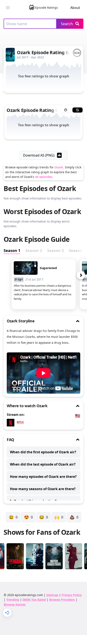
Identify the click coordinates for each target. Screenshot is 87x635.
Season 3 (55, 250)
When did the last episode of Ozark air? (43, 464)
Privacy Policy (72, 595)
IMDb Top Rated (34, 600)
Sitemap (52, 595)
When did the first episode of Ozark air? (43, 452)
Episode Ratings (46, 7)
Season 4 (77, 250)
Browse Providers (62, 600)
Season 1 (12, 250)
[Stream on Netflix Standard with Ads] (21, 422)
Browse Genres (15, 604)
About (75, 7)
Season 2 (33, 250)
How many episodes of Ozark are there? (43, 476)
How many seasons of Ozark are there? (43, 489)
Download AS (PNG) (38, 155)
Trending (12, 600)
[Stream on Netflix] (11, 422)
